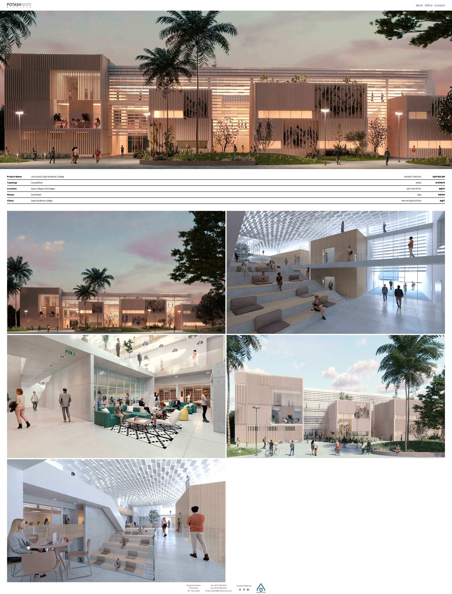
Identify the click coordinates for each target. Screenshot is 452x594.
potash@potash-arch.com (221, 591)
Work (419, 5)
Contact (439, 5)
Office (429, 5)
